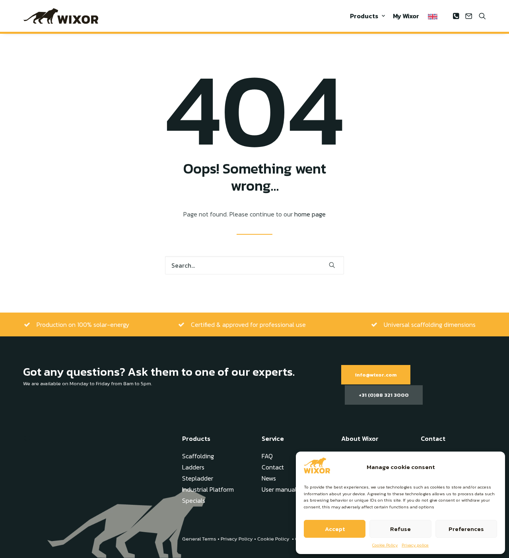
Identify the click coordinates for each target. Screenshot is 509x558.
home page (310, 214)
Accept (335, 528)
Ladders (193, 467)
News (269, 478)
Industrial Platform (208, 489)
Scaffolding (198, 456)
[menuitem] (367, 16)
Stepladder (197, 478)
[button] (457, 16)
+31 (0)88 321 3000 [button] (384, 395)
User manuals (280, 489)
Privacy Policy (237, 539)
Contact (273, 467)
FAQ (267, 456)
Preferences (466, 528)
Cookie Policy (385, 545)
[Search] (254, 265)
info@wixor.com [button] (375, 374)
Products (364, 16)
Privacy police (415, 545)
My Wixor (406, 16)
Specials (193, 500)
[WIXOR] (61, 16)
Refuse (400, 528)
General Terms (199, 539)
